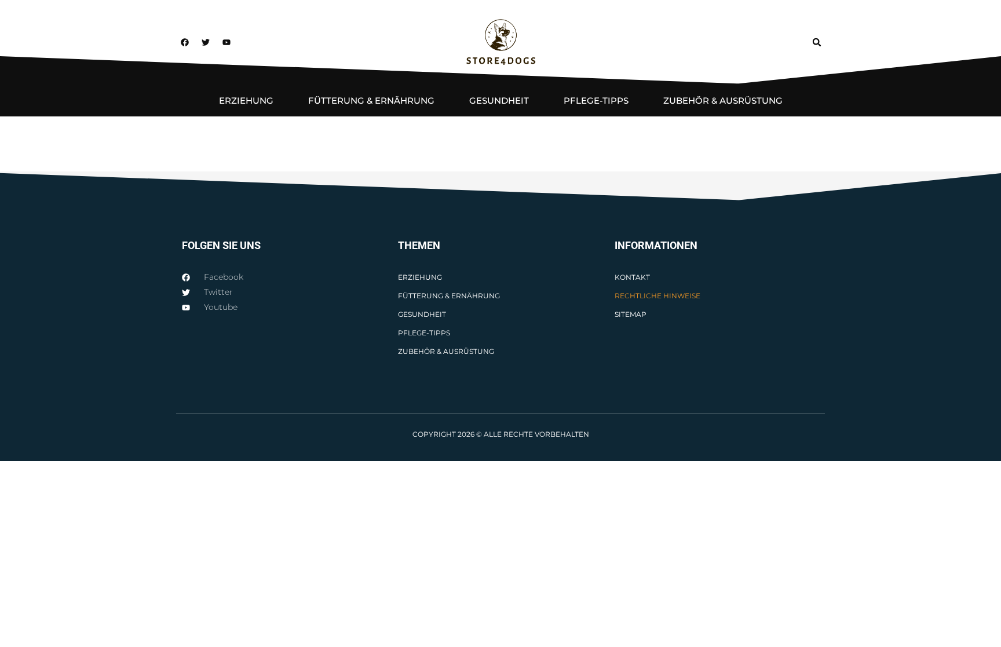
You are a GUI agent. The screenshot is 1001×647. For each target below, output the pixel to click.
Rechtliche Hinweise (657, 295)
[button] (817, 42)
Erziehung (246, 100)
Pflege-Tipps (596, 100)
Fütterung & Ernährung (371, 100)
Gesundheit (499, 100)
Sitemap (630, 314)
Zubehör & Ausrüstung (723, 100)
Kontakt (632, 277)
